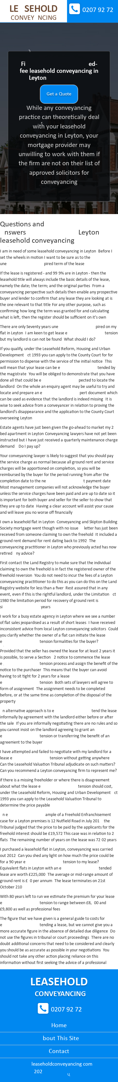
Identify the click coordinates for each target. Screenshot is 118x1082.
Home (59, 1026)
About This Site (59, 1038)
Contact (59, 1051)
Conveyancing (33, 13)
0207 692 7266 (97, 10)
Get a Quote (59, 94)
